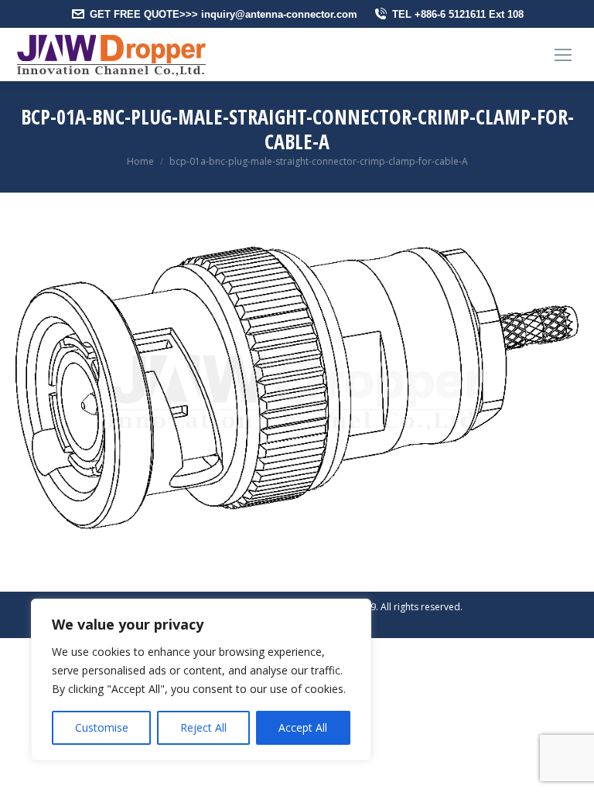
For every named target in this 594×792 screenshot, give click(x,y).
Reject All (203, 727)
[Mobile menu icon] (563, 54)
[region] (201, 680)
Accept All (302, 727)
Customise (101, 727)
